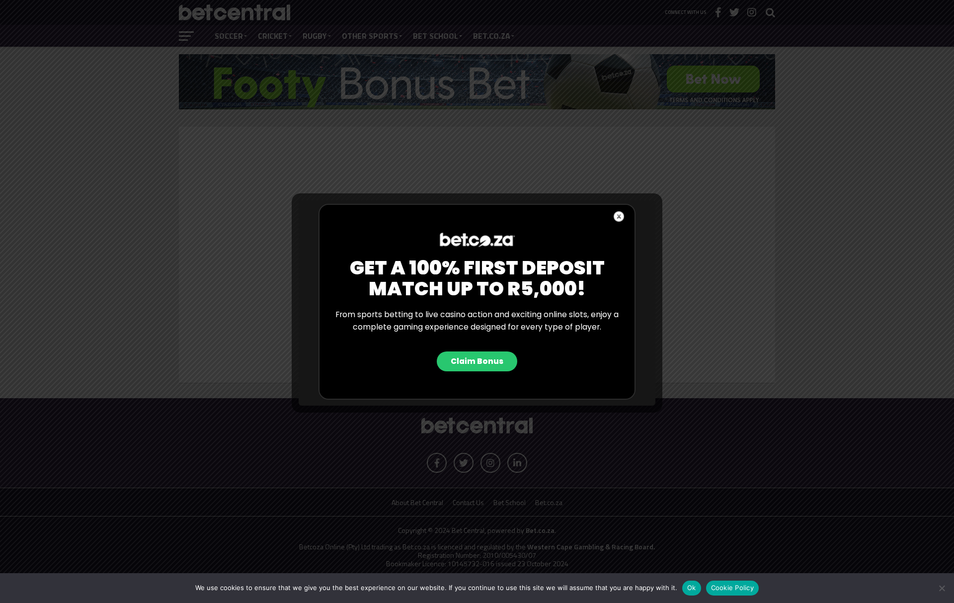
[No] (942, 588)
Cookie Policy (732, 588)
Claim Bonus (477, 361)
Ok (691, 588)
